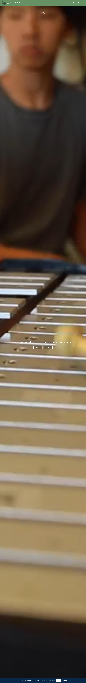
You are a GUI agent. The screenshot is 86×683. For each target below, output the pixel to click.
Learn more (65, 680)
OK (58, 680)
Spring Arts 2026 (38, 347)
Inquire (48, 347)
